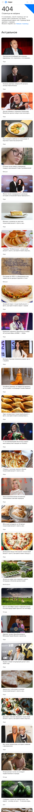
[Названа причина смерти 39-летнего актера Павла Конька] (17, 78)
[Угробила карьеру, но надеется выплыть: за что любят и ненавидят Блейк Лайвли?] (17, 381)
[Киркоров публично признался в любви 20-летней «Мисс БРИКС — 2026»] (17, 326)
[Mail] (6, 2)
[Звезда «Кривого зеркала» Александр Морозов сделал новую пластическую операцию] (17, 105)
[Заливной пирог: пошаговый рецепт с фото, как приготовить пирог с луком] (17, 298)
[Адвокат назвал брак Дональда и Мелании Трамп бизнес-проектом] (17, 628)
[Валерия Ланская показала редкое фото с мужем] (17, 353)
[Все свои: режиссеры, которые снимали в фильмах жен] (17, 738)
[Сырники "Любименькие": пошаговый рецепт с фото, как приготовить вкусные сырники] (17, 243)
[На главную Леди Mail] (9, 2)
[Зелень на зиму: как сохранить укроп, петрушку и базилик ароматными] (17, 573)
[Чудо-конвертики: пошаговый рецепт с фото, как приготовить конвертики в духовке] (17, 408)
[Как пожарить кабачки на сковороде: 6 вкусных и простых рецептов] (17, 133)
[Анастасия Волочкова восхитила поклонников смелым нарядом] (17, 491)
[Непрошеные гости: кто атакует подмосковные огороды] (17, 766)
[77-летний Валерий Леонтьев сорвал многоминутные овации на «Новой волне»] (17, 436)
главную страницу (22, 24)
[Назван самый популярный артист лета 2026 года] (17, 656)
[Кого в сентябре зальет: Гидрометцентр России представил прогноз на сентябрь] (17, 601)
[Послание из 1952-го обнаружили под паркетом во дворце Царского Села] (17, 271)
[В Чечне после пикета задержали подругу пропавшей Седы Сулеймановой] (17, 160)
